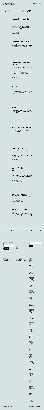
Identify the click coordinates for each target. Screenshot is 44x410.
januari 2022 (31, 317)
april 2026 (30, 259)
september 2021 (31, 322)
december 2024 (31, 277)
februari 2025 (31, 274)
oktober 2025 (31, 265)
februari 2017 (31, 386)
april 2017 (30, 383)
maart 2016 (31, 399)
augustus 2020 (31, 337)
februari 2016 (31, 400)
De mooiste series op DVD (22, 128)
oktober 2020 (31, 335)
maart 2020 (31, 342)
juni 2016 (30, 395)
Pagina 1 (31, 230)
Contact (39, 3)
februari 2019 (31, 357)
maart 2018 (31, 370)
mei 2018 (30, 368)
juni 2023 (30, 298)
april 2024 (30, 286)
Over (36, 3)
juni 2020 (30, 338)
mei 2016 (30, 396)
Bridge (17, 243)
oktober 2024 (31, 279)
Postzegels (18, 249)
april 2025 (30, 272)
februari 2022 (31, 316)
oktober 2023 (31, 293)
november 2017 (31, 375)
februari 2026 (31, 261)
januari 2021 (31, 331)
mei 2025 (30, 271)
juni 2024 (30, 284)
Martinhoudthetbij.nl (8, 3)
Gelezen (17, 246)
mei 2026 (30, 258)
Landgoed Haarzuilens (20, 41)
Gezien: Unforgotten (19, 209)
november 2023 (31, 292)
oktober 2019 (31, 348)
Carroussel (5, 255)
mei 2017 (30, 382)
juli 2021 (30, 324)
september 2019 (31, 349)
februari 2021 (31, 330)
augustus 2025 (31, 267)
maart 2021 (31, 329)
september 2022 (31, 309)
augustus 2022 (31, 310)
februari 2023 (31, 303)
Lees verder (22, 29)
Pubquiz (4, 258)
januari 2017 (31, 387)
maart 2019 (31, 356)
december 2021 (31, 318)
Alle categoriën (19, 160)
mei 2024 (30, 285)
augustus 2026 (31, 255)
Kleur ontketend (18, 189)
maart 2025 (31, 273)
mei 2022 (30, 312)
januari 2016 (31, 401)
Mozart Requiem (18, 148)
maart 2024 (31, 287)
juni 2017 (30, 381)
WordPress (38, 406)
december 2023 (31, 291)
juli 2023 (30, 297)
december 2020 (31, 332)
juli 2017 (30, 380)
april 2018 (30, 369)
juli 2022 (30, 311)
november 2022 (31, 306)
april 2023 (30, 300)
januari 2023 (31, 304)
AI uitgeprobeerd (5, 260)
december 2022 (31, 305)
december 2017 (31, 374)
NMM (14, 108)
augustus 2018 (31, 364)
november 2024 (31, 278)
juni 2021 (30, 325)
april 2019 (30, 355)
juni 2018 (30, 367)
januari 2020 (31, 344)
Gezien (18, 33)
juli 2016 (30, 394)
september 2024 (31, 280)
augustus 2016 (31, 393)
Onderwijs (17, 248)
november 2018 (31, 361)
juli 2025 (30, 268)
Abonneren (6, 248)
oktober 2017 (31, 376)
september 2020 (31, 336)
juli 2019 (30, 351)
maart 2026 (31, 260)
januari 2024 (31, 290)
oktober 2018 (31, 362)
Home (34, 3)
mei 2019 (30, 354)
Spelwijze (20, 258)
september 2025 (31, 266)
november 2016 (31, 389)
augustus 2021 (31, 323)
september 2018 (31, 363)
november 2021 (31, 319)
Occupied (15, 86)
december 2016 (31, 388)
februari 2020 (31, 343)
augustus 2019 (31, 350)
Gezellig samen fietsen (6, 259)
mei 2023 (30, 299)
